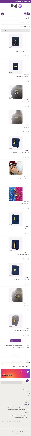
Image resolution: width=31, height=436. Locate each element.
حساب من (28, 399)
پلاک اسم (25, 23)
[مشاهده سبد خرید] (28, 14)
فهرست (25, 18)
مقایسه (25, 56)
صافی (27, 366)
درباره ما (28, 393)
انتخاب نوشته (28, 56)
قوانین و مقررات (27, 400)
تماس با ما (28, 395)
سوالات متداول (27, 402)
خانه (28, 23)
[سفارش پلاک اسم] (15, 7)
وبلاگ (29, 397)
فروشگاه (28, 391)
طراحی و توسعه (15, 433)
